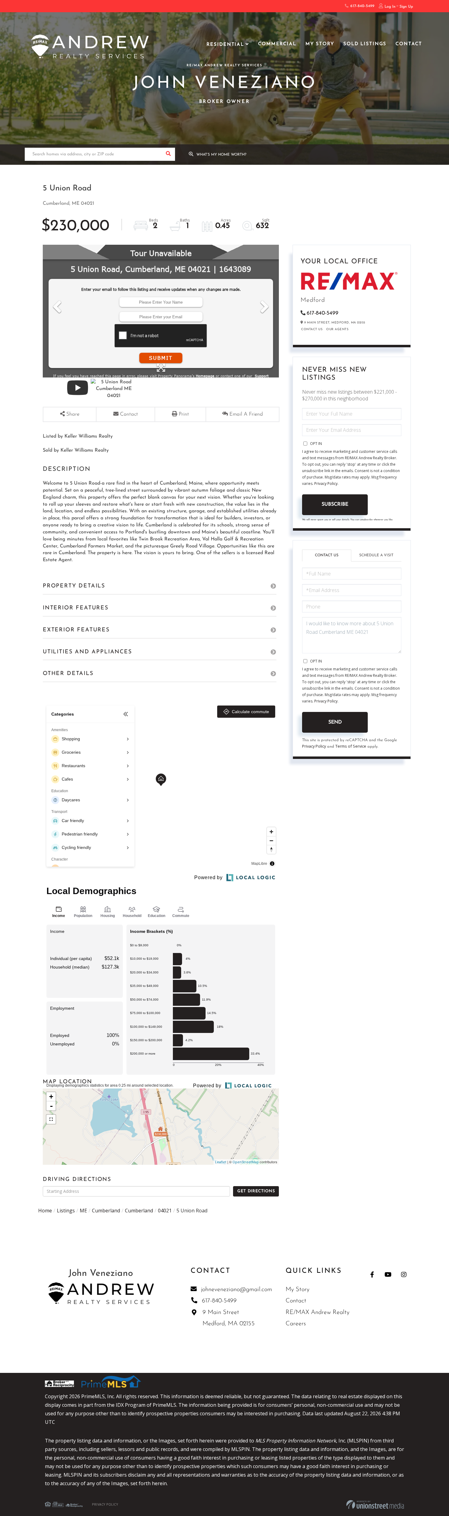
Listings (66, 1210)
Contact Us (312, 329)
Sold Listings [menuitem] (364, 44)
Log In (390, 7)
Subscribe (335, 504)
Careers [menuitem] (296, 1324)
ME (83, 1210)
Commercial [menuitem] (277, 44)
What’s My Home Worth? (221, 155)
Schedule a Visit (376, 555)
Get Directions (256, 1191)
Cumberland (106, 1210)
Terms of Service (350, 746)
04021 (165, 1210)
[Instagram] (404, 1274)
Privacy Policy (326, 483)
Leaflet (220, 1162)
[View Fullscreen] (51, 1119)
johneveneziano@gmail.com (236, 1290)
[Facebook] (372, 1274)
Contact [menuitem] (409, 44)
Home (45, 1210)
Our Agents (337, 329)
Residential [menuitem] (225, 44)
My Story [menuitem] (319, 44)
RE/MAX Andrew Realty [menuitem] (317, 1312)
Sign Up (406, 7)
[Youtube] (388, 1274)
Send (335, 722)
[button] (168, 154)
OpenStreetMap (245, 1162)
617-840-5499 (361, 6)
